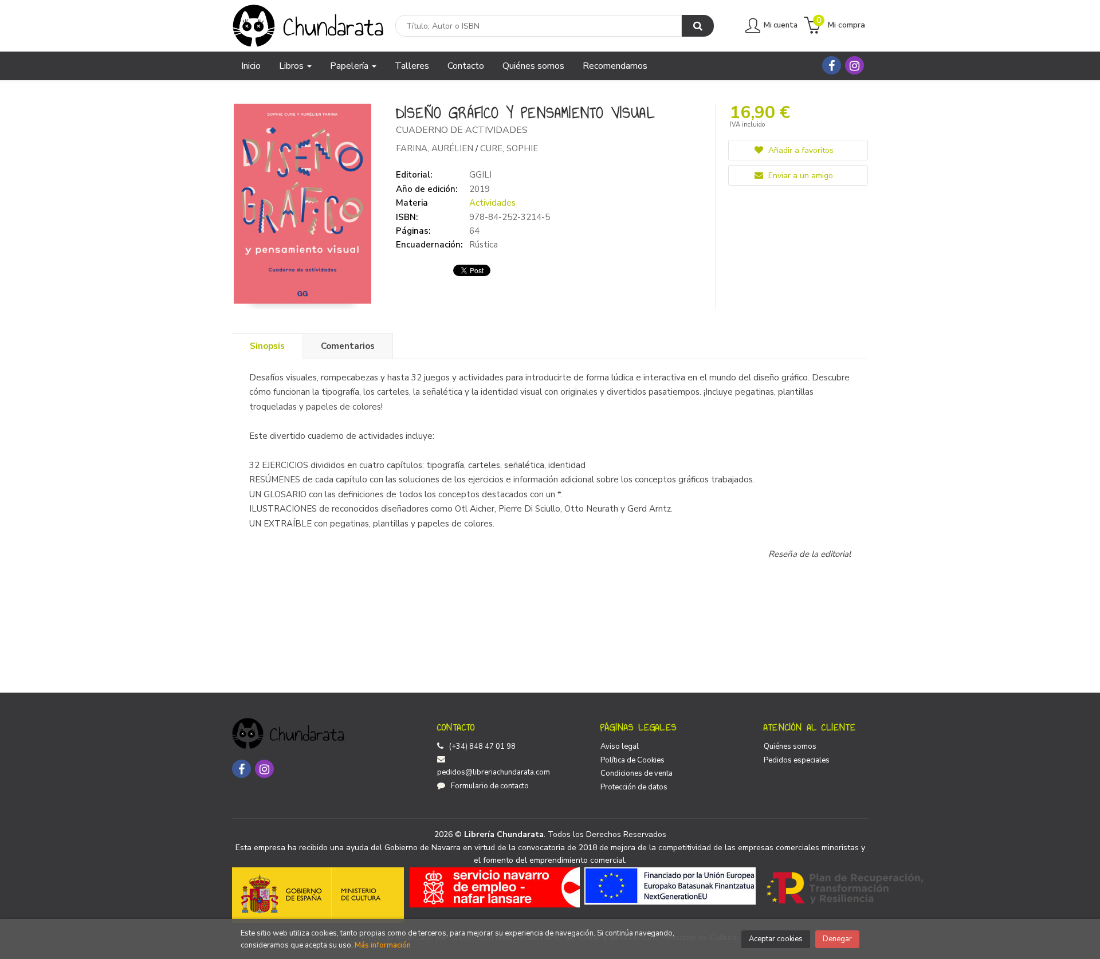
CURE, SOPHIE (509, 148)
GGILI (480, 174)
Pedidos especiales (797, 760)
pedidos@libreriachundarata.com (493, 772)
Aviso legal (619, 746)
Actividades (492, 203)
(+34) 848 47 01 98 (482, 746)
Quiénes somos (790, 746)
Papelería (350, 66)
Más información (383, 945)
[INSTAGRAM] (854, 65)
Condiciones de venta (636, 773)
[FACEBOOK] (831, 65)
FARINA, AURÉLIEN (436, 148)
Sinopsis (267, 346)
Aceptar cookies (776, 939)
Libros (292, 66)
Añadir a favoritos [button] (800, 150)
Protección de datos (633, 787)
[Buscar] (698, 26)
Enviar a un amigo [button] (799, 175)
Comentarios (348, 346)
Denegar (837, 939)
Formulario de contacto (490, 786)
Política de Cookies (632, 760)
